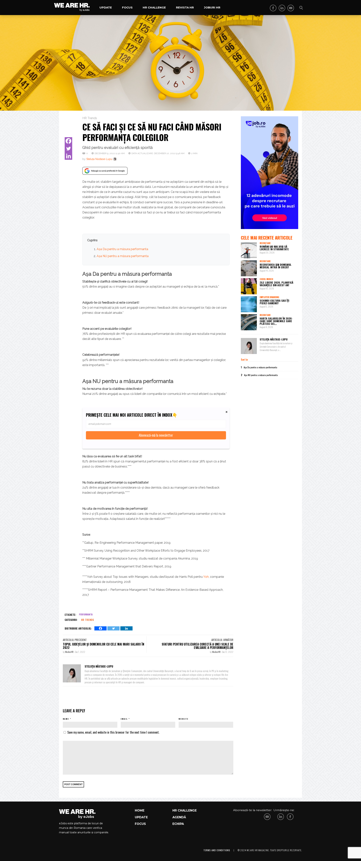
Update (105, 7)
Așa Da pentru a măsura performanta (122, 249)
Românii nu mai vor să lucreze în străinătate (274, 247)
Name (66, 718)
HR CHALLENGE (184, 810)
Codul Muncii (266, 279)
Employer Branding (269, 297)
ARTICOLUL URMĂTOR (222, 640)
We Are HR (69, 651)
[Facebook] (68, 141)
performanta (86, 614)
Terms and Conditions (216, 850)
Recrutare (265, 243)
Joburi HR (212, 7)
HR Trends (89, 118)
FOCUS (140, 824)
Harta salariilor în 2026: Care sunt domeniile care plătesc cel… (276, 321)
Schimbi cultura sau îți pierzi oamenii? (274, 301)
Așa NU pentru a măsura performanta (123, 256)
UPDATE (141, 817)
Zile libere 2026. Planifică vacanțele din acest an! (276, 283)
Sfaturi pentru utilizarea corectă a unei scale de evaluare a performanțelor (197, 646)
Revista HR (185, 7)
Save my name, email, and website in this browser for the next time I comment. (113, 732)
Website (183, 718)
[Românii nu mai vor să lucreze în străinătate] (249, 250)
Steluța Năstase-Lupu (99, 159)
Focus (127, 7)
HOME (139, 810)
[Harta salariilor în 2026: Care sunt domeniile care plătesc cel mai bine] (249, 322)
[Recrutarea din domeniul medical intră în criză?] (249, 268)
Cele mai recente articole (266, 237)
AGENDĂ (179, 817)
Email (124, 718)
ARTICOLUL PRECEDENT (74, 640)
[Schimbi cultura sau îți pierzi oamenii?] (249, 304)
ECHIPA (178, 824)
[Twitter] (68, 148)
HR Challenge (154, 7)
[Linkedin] (68, 156)
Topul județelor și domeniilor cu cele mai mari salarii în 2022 (103, 646)
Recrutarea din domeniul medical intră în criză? (275, 266)
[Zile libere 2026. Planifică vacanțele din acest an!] (249, 286)
